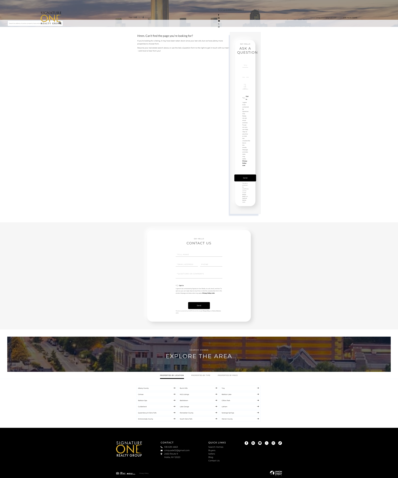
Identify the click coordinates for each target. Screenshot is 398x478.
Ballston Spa (142, 400)
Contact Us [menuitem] (214, 460)
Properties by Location (172, 375)
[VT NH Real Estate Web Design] (276, 473)
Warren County (227, 419)
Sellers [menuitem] (211, 454)
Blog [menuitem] (210, 457)
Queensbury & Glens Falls (147, 413)
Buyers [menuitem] (211, 450)
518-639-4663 (171, 447)
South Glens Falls (186, 419)
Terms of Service (216, 311)
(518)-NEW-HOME (350, 18)
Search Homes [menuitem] (215, 447)
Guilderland (142, 407)
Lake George (184, 407)
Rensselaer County (186, 413)
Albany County (143, 388)
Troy (223, 388)
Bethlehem (184, 400)
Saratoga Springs (228, 413)
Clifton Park (226, 400)
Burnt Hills (183, 388)
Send (245, 178)
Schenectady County (145, 419)
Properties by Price (228, 375)
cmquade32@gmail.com (326, 18)
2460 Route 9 (172, 456)
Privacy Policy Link (244, 163)
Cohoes (140, 394)
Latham (224, 407)
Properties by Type (200, 375)
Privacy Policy (206, 311)
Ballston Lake (226, 394)
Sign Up (132, 17)
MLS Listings (184, 394)
